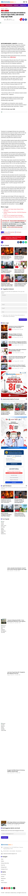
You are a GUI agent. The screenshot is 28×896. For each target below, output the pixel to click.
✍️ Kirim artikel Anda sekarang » (15, 227)
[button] (24, 2)
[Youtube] (9, 888)
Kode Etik (3, 865)
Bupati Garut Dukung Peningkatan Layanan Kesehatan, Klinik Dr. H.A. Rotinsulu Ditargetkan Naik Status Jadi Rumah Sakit (20, 413)
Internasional (3, 874)
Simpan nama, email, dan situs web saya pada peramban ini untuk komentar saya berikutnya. (14, 316)
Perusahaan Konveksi (6, 233)
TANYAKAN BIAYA (14, 463)
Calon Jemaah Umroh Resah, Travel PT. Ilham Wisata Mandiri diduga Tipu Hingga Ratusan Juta (17, 568)
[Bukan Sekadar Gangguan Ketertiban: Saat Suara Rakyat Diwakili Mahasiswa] (7, 265)
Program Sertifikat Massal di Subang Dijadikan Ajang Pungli (16, 771)
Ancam (6, 232)
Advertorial (3, 409)
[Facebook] (18, 242)
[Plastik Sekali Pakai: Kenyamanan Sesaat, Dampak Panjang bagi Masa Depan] (21, 508)
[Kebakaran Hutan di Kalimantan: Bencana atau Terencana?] (7, 251)
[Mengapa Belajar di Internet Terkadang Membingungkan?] (21, 251)
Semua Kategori (4, 882)
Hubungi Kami (4, 867)
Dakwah (10, 352)
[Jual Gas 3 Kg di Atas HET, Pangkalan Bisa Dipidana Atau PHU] (3, 673)
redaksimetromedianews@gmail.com (10, 853)
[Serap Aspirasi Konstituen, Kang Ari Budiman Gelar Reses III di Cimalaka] (21, 278)
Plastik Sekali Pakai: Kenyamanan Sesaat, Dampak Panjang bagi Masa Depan (20, 515)
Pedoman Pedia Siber (5, 863)
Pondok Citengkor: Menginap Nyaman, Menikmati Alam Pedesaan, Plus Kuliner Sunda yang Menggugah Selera (7, 413)
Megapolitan (6, 10)
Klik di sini (13, 57)
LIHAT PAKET (14, 482)
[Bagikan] (26, 19)
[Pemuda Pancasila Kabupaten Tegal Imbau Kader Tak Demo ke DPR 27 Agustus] (7, 278)
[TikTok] (14, 888)
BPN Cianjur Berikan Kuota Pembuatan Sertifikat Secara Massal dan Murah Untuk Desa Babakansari (16, 823)
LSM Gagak (19, 232)
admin (5, 19)
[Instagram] (7, 888)
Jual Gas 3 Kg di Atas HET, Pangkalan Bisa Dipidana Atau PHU (16, 673)
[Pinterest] (4, 888)
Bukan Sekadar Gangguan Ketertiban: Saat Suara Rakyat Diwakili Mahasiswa (6, 271)
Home (2, 859)
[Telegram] (23, 242)
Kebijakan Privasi (4, 869)
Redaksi (2, 861)
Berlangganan (4, 837)
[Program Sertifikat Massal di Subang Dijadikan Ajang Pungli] (3, 771)
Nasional (2, 876)
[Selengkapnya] (26, 399)
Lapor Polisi (12, 232)
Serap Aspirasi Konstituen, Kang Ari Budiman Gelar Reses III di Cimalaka (21, 285)
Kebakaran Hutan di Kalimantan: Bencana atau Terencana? (6, 257)
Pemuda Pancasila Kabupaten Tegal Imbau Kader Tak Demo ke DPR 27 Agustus (7, 285)
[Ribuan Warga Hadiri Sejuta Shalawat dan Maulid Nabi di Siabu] (21, 265)
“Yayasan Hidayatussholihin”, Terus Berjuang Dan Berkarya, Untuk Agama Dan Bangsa (16, 621)
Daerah (3, 280)
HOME (2, 10)
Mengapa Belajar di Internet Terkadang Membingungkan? (19, 257)
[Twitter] (21, 242)
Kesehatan (17, 510)
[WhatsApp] (26, 242)
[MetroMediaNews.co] (8, 1)
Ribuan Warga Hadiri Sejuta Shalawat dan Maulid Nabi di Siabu (19, 271)
